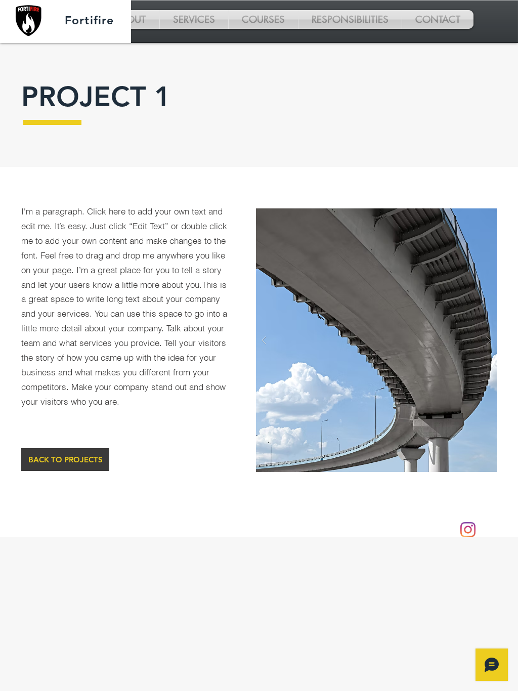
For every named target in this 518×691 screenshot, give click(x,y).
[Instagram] (468, 529)
